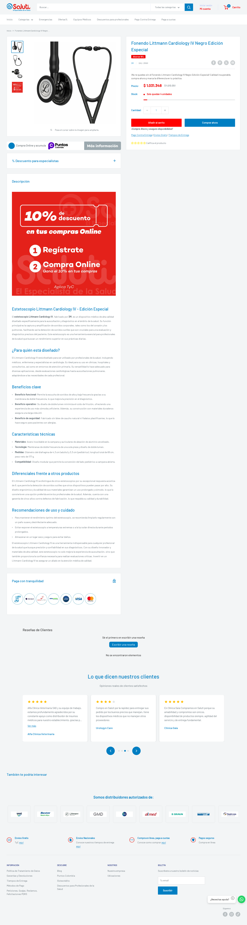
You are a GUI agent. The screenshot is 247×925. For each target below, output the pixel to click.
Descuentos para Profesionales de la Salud (75, 887)
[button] (138, 143)
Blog (59, 870)
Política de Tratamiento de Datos (23, 870)
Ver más (32, 725)
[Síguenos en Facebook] (225, 914)
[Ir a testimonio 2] (122, 751)
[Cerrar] (232, 898)
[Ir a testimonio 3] (125, 751)
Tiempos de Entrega (179, 134)
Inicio (10, 19)
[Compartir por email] (232, 62)
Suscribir (167, 890)
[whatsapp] (241, 899)
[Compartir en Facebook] (213, 62)
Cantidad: (136, 110)
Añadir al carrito (156, 122)
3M (132, 63)
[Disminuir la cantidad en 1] (147, 110)
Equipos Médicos (82, 19)
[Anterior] (110, 751)
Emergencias (45, 19)
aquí (21, 842)
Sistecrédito (63, 880)
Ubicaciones (114, 875)
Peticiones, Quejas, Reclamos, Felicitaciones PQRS (22, 892)
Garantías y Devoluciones (19, 875)
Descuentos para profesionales (113, 19)
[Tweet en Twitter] (226, 62)
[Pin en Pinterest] (220, 62)
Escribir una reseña (123, 644)
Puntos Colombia (66, 875)
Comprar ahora (210, 122)
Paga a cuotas (168, 19)
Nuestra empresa (116, 870)
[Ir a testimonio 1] (119, 751)
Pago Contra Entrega (145, 19)
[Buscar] (189, 7)
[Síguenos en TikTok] (238, 914)
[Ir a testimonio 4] (128, 751)
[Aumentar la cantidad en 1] (165, 110)
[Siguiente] (136, 751)
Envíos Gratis (160, 134)
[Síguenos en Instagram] (231, 914)
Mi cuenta (205, 8)
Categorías (23, 19)
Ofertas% (63, 19)
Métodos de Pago (15, 885)
